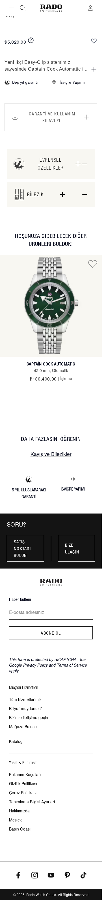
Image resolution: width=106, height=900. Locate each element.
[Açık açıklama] (93, 69)
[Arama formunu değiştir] (22, 7)
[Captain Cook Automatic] (51, 306)
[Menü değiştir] (11, 7)
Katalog (16, 741)
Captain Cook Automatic (51, 364)
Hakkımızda (19, 811)
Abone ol (51, 632)
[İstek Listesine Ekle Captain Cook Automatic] (92, 263)
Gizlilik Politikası (23, 783)
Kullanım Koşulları (25, 774)
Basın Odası (20, 829)
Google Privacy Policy (28, 665)
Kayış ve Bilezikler (51, 453)
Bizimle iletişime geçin (28, 717)
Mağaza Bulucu (23, 726)
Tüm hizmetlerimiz (25, 699)
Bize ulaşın (72, 548)
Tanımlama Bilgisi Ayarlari (32, 801)
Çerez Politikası (22, 792)
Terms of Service (72, 665)
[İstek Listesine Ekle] (93, 40)
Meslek (15, 820)
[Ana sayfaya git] (51, 8)
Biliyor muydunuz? (25, 708)
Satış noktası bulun (22, 548)
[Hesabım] (90, 7)
